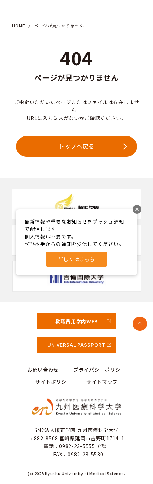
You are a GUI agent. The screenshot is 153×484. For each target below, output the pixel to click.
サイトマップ (102, 381)
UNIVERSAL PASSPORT (76, 344)
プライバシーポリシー (99, 369)
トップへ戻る (76, 146)
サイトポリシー (53, 381)
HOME (18, 25)
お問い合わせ (43, 369)
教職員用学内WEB (76, 321)
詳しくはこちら (76, 259)
